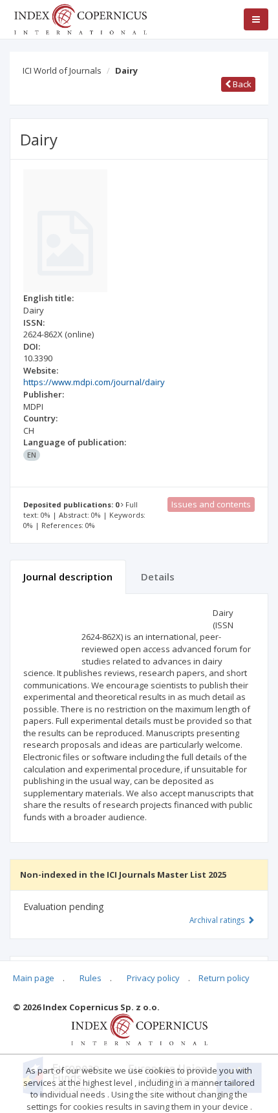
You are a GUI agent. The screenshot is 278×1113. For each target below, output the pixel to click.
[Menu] (256, 19)
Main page (33, 978)
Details (158, 576)
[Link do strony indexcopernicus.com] (139, 1028)
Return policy (224, 978)
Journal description (67, 576)
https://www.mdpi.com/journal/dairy (94, 382)
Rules (91, 978)
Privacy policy (153, 978)
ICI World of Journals (62, 70)
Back (241, 84)
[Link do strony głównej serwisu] (80, 18)
